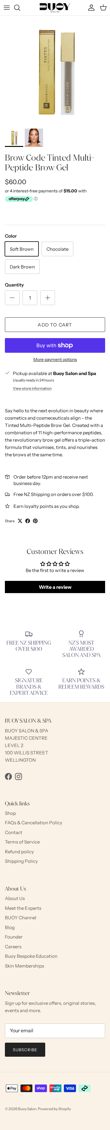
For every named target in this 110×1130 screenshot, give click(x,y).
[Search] (20, 7)
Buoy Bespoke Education (31, 956)
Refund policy (19, 852)
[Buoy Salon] (55, 7)
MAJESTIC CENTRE (26, 738)
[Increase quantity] (47, 297)
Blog (10, 927)
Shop (10, 813)
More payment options (55, 359)
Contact (13, 832)
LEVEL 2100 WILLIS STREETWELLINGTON (26, 752)
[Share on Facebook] (27, 521)
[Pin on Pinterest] (35, 521)
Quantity (14, 285)
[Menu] (6, 7)
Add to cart (55, 325)
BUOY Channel (20, 917)
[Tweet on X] (20, 521)
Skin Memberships (24, 966)
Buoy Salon (27, 1108)
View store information (32, 388)
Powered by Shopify (54, 1108)
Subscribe (25, 1049)
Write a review (55, 587)
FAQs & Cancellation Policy (33, 823)
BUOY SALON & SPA (26, 731)
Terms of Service (22, 842)
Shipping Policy (21, 861)
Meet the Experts (23, 908)
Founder (14, 937)
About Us (15, 898)
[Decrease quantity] (12, 297)
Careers (13, 947)
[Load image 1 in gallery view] (55, 71)
